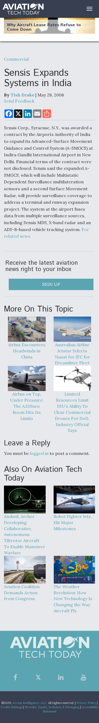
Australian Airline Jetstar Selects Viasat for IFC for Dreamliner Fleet (72, 354)
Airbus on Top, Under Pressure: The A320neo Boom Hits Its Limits (27, 406)
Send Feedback (19, 101)
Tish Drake (22, 94)
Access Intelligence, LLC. (30, 703)
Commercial (16, 59)
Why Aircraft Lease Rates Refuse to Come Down (44, 27)
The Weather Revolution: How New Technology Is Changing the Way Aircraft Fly (73, 598)
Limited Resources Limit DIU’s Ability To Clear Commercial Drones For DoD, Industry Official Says (72, 412)
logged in (39, 453)
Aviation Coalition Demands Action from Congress (22, 592)
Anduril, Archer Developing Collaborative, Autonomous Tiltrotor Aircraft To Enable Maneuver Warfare (24, 534)
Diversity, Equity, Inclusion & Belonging (52, 707)
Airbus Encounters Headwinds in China (26, 351)
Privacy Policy (86, 703)
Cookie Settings (11, 707)
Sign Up (51, 284)
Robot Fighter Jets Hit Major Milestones (72, 522)
